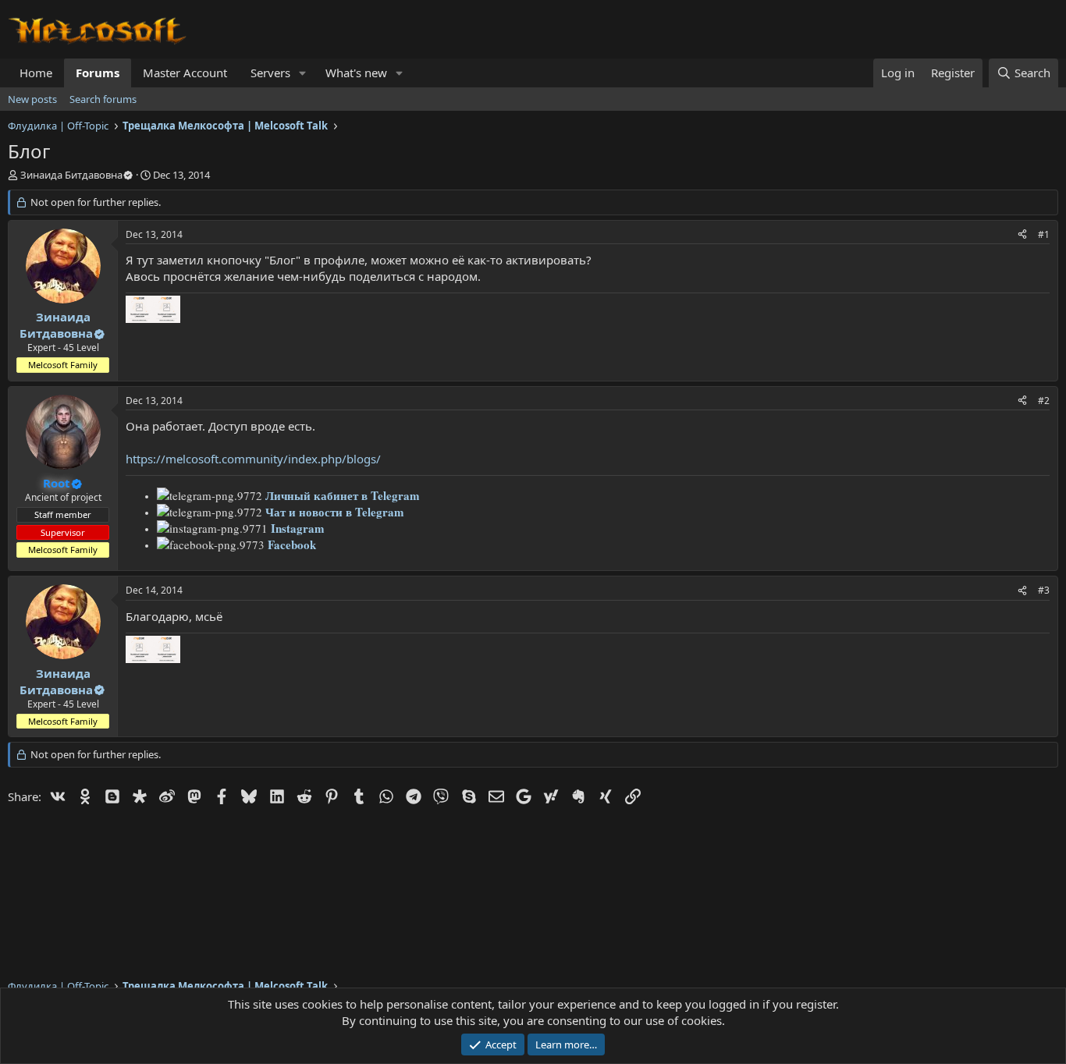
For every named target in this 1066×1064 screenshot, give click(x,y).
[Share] (1022, 235)
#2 (1044, 400)
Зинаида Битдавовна (71, 175)
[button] (303, 73)
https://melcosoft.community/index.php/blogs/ (253, 458)
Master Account (185, 72)
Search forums (103, 99)
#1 (1044, 234)
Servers (270, 72)
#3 (1044, 590)
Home (36, 72)
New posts (32, 99)
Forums (97, 72)
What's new (356, 72)
